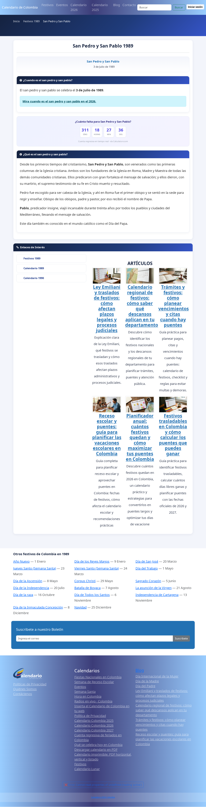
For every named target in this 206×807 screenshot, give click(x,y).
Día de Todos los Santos (92, 595)
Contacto (129, 5)
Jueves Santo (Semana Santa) (34, 568)
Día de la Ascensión (27, 581)
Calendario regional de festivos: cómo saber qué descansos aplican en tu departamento (141, 306)
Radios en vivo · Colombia (93, 701)
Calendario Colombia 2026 (93, 725)
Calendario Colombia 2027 (93, 730)
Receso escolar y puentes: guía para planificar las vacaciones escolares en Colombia (106, 435)
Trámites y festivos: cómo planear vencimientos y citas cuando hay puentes (173, 306)
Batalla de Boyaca (87, 588)
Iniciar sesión (195, 6)
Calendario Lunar (87, 769)
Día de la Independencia (31, 588)
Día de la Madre (147, 681)
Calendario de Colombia (20, 7)
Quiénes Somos (25, 689)
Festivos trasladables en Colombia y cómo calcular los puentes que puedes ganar (173, 435)
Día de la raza (23, 595)
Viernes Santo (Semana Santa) (96, 568)
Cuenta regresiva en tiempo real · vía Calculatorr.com (103, 141)
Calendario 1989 (33, 268)
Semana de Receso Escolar (94, 682)
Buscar (179, 7)
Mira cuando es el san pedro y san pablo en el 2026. (59, 101)
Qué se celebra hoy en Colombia (98, 745)
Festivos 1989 (31, 258)
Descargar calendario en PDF (95, 749)
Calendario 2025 (100, 7)
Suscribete (181, 638)
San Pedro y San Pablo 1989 (103, 46)
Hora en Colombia (87, 696)
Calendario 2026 (78, 7)
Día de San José (147, 561)
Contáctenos (22, 694)
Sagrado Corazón (148, 581)
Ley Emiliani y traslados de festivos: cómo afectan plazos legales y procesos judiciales (106, 308)
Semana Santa (85, 691)
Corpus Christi (85, 581)
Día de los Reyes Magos (91, 561)
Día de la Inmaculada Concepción (38, 607)
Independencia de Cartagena (157, 595)
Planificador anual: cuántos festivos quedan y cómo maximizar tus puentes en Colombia (140, 437)
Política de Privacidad (90, 716)
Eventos (62, 5)
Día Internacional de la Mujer (157, 676)
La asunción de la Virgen (154, 588)
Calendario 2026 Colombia (103, 797)
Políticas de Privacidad (29, 684)
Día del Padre (145, 686)
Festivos (48, 5)
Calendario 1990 (33, 278)
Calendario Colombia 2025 (93, 720)
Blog (116, 5)
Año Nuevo (21, 561)
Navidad (80, 607)
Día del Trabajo (147, 568)
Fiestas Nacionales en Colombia (98, 677)
